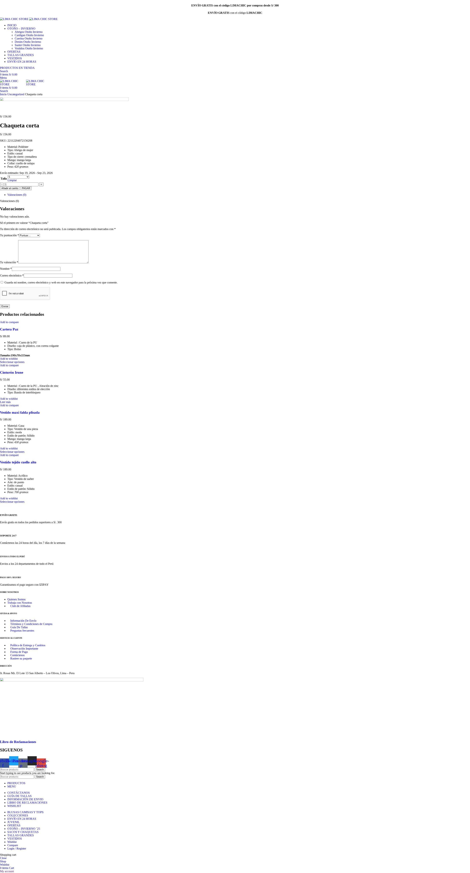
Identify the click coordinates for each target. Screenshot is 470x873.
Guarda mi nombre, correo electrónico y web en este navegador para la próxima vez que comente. (61, 282)
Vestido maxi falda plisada (20, 412)
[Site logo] (14, 19)
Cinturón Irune (11, 372)
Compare (12, 845)
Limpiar (12, 180)
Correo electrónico (12, 275)
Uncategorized (16, 94)
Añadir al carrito (9, 188)
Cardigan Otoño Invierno (29, 35)
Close (3, 858)
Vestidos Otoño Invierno (29, 48)
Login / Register (16, 848)
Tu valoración (9, 262)
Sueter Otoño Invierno (28, 45)
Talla (4, 178)
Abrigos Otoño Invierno (29, 31)
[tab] (238, 194)
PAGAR (26, 188)
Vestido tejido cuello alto (18, 462)
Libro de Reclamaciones (18, 742)
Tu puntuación (9, 235)
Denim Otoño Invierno (28, 41)
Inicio (3, 94)
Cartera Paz (9, 329)
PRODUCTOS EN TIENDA (17, 67)
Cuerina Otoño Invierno (28, 38)
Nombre (6, 268)
